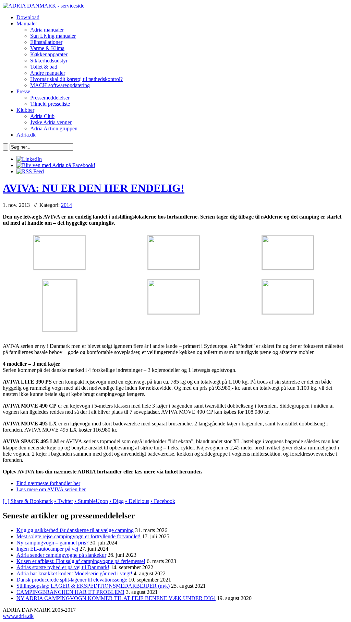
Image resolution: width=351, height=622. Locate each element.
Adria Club (42, 116)
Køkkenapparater (49, 54)
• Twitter (63, 501)
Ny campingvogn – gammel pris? (52, 542)
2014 (66, 205)
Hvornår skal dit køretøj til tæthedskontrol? (76, 79)
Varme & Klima (47, 48)
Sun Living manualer (53, 36)
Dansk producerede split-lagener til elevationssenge (71, 580)
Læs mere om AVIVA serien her (51, 489)
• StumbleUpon (91, 501)
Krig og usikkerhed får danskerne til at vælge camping (75, 530)
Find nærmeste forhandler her (48, 483)
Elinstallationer (46, 42)
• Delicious (137, 501)
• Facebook (162, 501)
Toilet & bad (43, 67)
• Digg (116, 501)
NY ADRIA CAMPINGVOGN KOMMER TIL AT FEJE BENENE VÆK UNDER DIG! (116, 598)
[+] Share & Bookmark (28, 501)
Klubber (25, 110)
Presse (23, 91)
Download (27, 17)
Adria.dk (26, 135)
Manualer (26, 23)
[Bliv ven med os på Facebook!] (55, 165)
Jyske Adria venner (51, 122)
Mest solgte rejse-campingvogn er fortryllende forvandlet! (78, 536)
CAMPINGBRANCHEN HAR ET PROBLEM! (70, 592)
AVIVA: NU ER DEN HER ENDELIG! (93, 188)
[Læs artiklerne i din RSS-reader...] (30, 171)
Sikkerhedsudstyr (49, 60)
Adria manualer (47, 30)
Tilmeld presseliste (50, 104)
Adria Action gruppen (53, 128)
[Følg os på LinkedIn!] (29, 159)
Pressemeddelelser (50, 98)
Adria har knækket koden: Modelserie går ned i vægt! (74, 573)
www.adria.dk (18, 616)
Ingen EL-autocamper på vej (47, 549)
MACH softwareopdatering (60, 85)
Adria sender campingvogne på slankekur (61, 555)
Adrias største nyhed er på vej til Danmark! (62, 567)
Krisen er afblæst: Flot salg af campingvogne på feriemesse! (80, 561)
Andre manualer (47, 73)
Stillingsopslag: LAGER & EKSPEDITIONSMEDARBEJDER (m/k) (93, 586)
